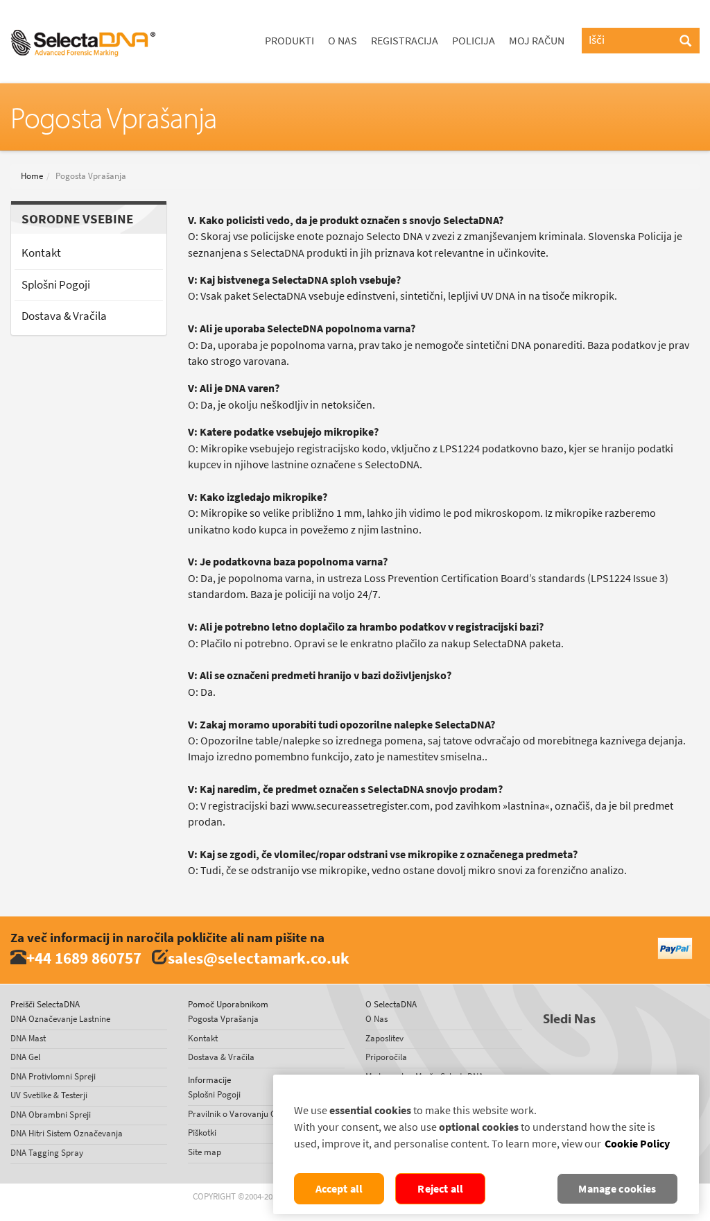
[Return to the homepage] (83, 17)
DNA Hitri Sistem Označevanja (66, 1133)
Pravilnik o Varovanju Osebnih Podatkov (263, 1114)
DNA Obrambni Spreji (50, 1114)
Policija (473, 40)
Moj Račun (536, 40)
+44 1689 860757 (83, 957)
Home (32, 176)
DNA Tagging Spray (46, 1153)
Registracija (404, 40)
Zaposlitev (384, 1038)
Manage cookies (617, 1188)
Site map (204, 1152)
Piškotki (202, 1132)
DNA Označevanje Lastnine (60, 1019)
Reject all (440, 1188)
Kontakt (41, 253)
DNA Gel (25, 1057)
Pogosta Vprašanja (223, 1019)
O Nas (342, 40)
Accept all (339, 1188)
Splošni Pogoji (55, 285)
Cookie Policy (637, 1143)
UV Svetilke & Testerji (48, 1095)
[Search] (685, 41)
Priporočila (386, 1057)
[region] (486, 1144)
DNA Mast (28, 1038)
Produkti (289, 40)
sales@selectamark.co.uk (258, 957)
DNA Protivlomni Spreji (53, 1076)
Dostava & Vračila (64, 316)
